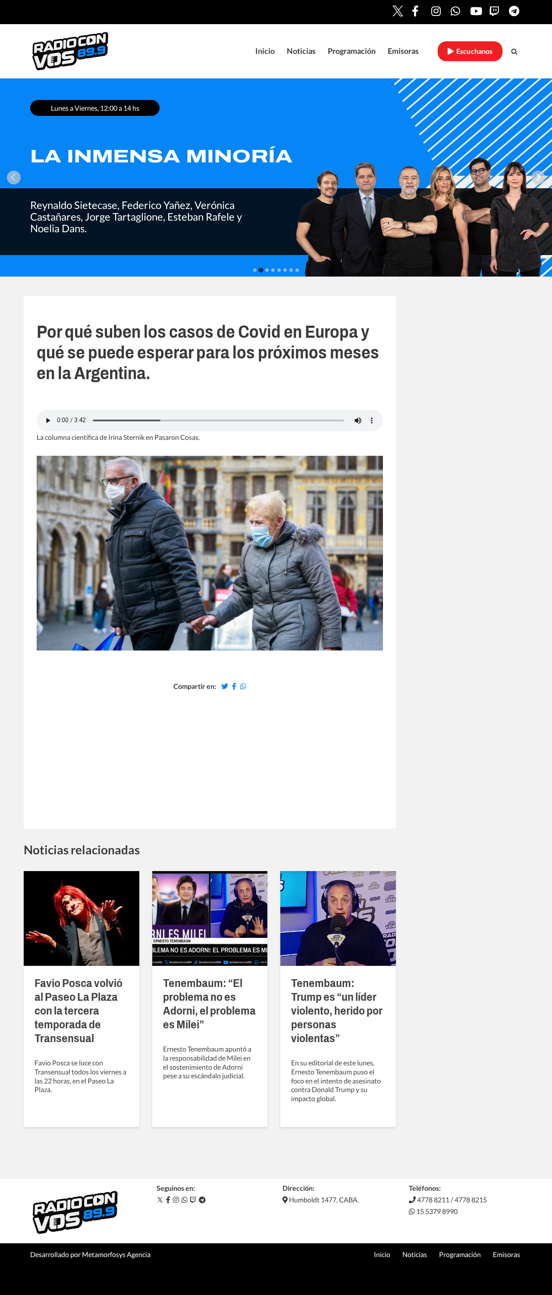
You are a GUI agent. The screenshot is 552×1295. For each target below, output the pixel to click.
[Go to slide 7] (291, 270)
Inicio (265, 51)
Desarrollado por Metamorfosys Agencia (90, 1254)
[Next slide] (538, 177)
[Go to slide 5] (279, 270)
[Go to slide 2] (260, 270)
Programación (352, 51)
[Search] (514, 51)
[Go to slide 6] (285, 270)
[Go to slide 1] (255, 270)
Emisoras (403, 51)
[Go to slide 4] (273, 270)
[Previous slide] (14, 177)
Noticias (301, 51)
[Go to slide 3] (267, 270)
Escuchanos (473, 51)
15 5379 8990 (436, 1211)
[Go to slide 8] (297, 270)
